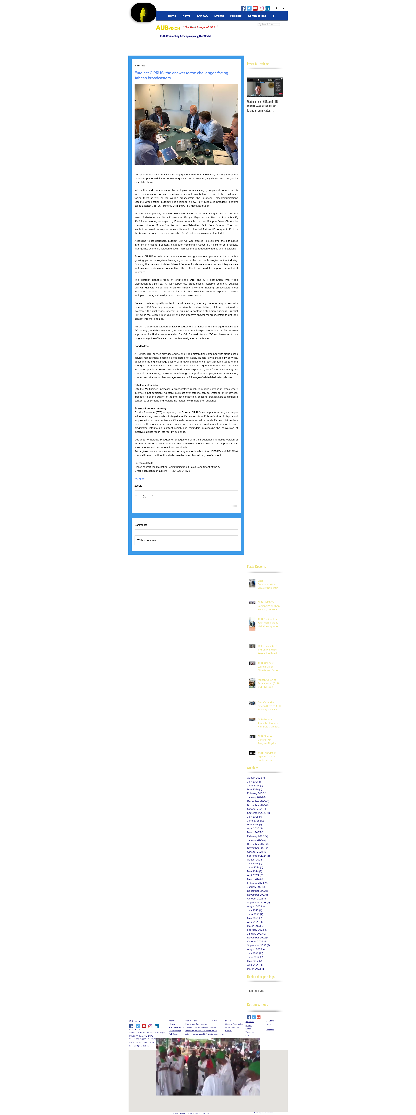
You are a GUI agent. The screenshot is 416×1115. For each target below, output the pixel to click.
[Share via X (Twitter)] (144, 495)
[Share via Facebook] (136, 495)
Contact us (204, 1113)
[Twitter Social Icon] (249, 8)
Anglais (138, 485)
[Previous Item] (252, 86)
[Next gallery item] (234, 124)
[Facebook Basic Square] (249, 1017)
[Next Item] (277, 86)
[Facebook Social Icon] (243, 8)
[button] (208, 1092)
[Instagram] (261, 8)
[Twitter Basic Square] (254, 1017)
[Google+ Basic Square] (258, 1017)
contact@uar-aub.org (140, 1046)
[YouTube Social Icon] (255, 8)
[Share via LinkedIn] (152, 495)
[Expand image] (186, 124)
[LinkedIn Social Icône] (267, 8)
